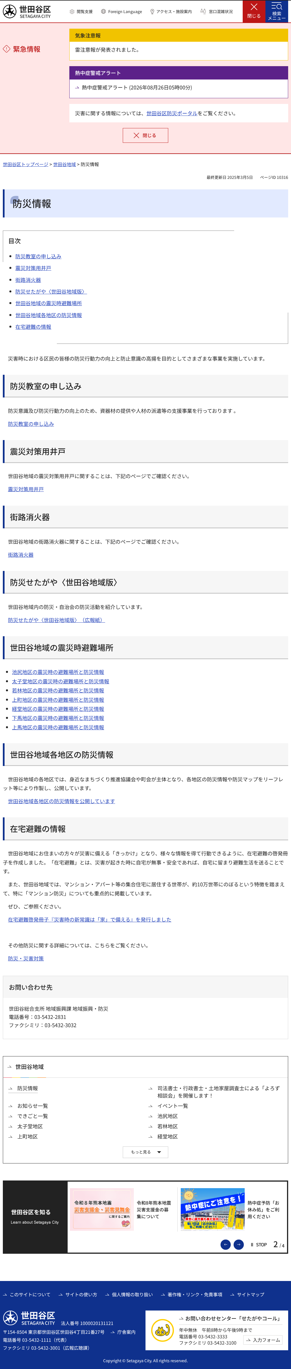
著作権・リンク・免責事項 (195, 1294)
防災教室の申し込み (31, 423)
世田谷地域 (64, 164)
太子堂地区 (30, 1126)
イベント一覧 (172, 1105)
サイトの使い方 (81, 1294)
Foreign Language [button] (125, 11)
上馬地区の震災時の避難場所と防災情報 (58, 727)
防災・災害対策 (26, 958)
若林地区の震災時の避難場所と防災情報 (58, 690)
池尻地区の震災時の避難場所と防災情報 (58, 671)
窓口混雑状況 (221, 11)
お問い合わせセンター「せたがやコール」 (233, 1318)
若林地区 (167, 1126)
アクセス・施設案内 (174, 11)
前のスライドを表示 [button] (230, 1244)
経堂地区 (167, 1136)
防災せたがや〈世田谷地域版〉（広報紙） (56, 619)
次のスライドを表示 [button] (243, 1244)
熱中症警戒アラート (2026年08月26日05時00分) (137, 87)
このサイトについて (30, 1294)
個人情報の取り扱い (132, 1294)
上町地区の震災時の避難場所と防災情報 (58, 699)
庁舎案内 (126, 1332)
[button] (81, 11)
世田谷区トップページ (25, 164)
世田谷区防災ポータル (172, 113)
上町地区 (27, 1136)
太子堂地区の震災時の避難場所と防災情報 (60, 681)
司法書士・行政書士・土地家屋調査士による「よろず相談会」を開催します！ (218, 1092)
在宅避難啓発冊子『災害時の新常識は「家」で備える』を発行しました (89, 919)
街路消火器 (21, 554)
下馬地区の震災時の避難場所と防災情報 (58, 717)
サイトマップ (250, 1294)
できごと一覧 (32, 1115)
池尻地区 (167, 1115)
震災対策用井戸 (26, 489)
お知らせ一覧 (32, 1105)
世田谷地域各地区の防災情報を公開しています (61, 801)
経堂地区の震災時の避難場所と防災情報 (58, 708)
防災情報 (27, 1088)
